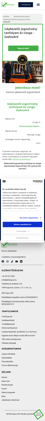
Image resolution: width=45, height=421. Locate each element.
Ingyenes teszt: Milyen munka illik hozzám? (18, 335)
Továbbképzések (8, 324)
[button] (38, 4)
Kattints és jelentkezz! (21, 159)
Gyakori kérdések (8, 354)
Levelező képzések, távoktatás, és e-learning (19, 332)
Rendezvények (7, 385)
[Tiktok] (12, 261)
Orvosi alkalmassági (10, 365)
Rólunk (4, 377)
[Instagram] (7, 261)
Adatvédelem (7, 358)
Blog (3, 396)
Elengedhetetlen (22, 238)
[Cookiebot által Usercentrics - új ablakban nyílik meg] (32, 181)
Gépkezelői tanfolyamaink (22, 16)
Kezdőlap (6, 16)
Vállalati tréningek (9, 343)
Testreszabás (21, 231)
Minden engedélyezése (22, 224)
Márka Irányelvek (8, 392)
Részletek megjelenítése (29, 218)
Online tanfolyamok (9, 328)
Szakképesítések (8, 320)
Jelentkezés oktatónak (10, 400)
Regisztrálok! (23, 48)
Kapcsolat (6, 381)
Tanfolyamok (7, 317)
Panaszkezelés (7, 361)
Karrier (4, 389)
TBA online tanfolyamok (11, 339)
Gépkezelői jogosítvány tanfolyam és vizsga (16, 19)
